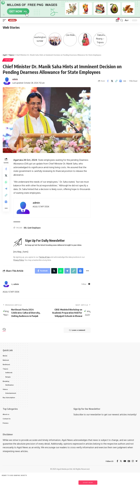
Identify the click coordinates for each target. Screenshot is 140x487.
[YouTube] (125, 461)
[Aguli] (12, 20)
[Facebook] (117, 461)
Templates (20, 481)
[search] (121, 20)
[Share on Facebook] (108, 81)
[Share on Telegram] (6, 188)
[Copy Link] (116, 81)
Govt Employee (34, 228)
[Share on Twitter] (112, 81)
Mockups (58, 481)
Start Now (88, 482)
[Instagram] (133, 461)
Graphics (45, 481)
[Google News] (129, 461)
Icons (33, 481)
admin (15, 79)
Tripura (7, 60)
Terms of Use (44, 257)
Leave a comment (78, 330)
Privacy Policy (18, 260)
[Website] (89, 284)
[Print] (120, 81)
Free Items (8, 481)
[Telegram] (136, 461)
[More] (125, 81)
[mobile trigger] (5, 20)
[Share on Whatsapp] (6, 182)
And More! (71, 481)
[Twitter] (121, 461)
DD (25, 228)
